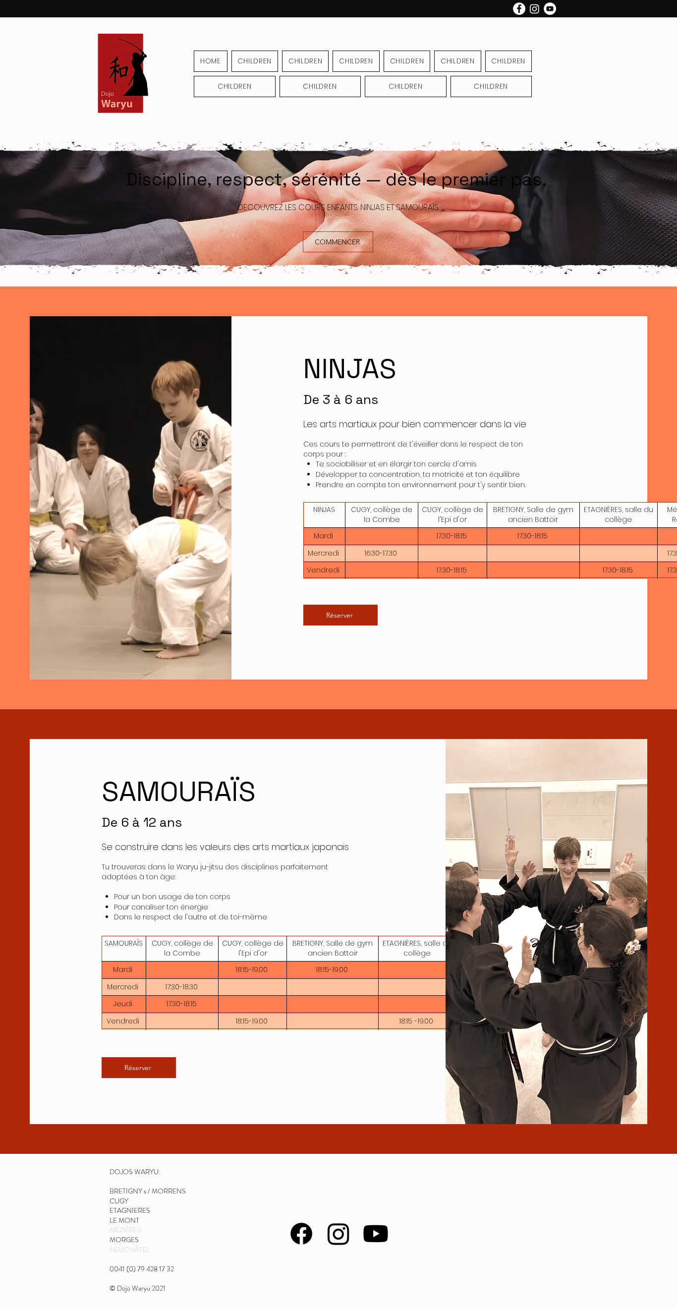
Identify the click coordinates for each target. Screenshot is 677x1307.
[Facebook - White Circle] (519, 8)
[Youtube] (375, 1233)
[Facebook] (301, 1233)
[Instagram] (534, 8)
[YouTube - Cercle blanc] (550, 8)
